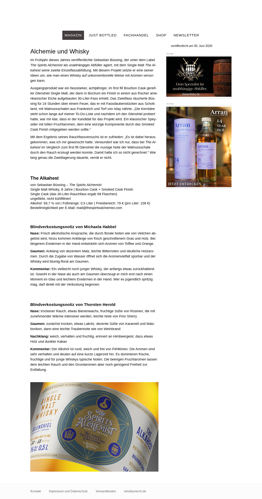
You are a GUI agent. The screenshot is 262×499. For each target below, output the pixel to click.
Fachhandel (136, 35)
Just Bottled (103, 35)
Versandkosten (106, 491)
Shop (161, 35)
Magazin (73, 35)
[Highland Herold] (131, 15)
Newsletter (186, 35)
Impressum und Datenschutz (68, 491)
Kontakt (35, 491)
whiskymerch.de (135, 491)
